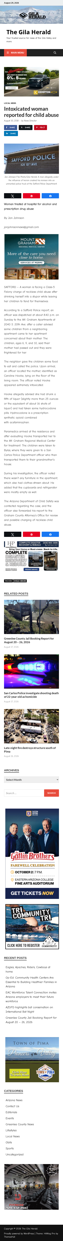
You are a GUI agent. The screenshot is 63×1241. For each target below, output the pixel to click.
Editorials (11, 1112)
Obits (9, 1142)
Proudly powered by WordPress (19, 1233)
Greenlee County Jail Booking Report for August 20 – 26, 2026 (29, 640)
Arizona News (14, 1100)
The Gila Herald (28, 32)
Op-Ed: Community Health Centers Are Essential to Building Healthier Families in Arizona (31, 982)
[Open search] (54, 53)
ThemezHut (9, 1236)
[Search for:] (31, 793)
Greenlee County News (20, 1124)
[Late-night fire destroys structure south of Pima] (31, 727)
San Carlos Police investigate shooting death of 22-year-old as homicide (31, 694)
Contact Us (12, 1106)
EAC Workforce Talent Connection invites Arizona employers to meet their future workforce (31, 997)
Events (10, 1118)
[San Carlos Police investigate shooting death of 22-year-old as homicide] (31, 672)
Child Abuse (20, 581)
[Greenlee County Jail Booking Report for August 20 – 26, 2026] (31, 618)
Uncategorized (15, 1154)
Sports (10, 1148)
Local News (10, 103)
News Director (30, 120)
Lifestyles (11, 1130)
